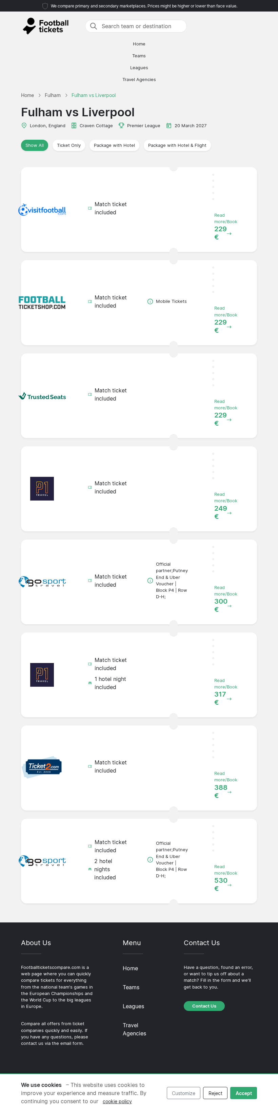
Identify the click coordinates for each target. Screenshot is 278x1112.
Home (139, 43)
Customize (183, 1093)
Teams (139, 55)
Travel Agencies (139, 79)
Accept (244, 1093)
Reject (215, 1093)
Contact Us (204, 1006)
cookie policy (117, 1101)
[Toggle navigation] (253, 26)
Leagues (139, 67)
